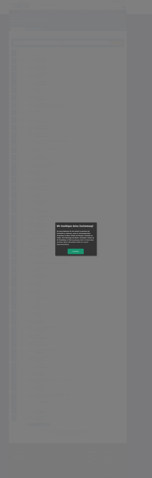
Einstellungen (76, 240)
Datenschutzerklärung (63, 244)
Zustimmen (76, 251)
